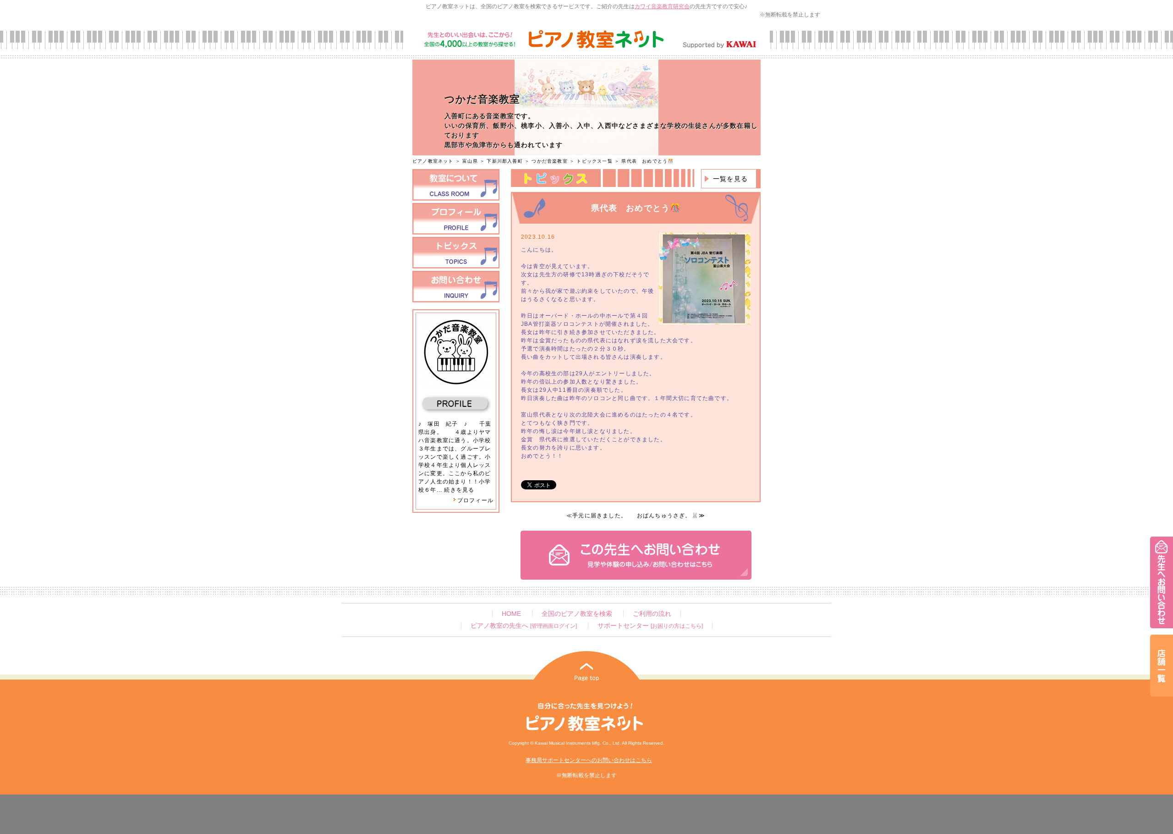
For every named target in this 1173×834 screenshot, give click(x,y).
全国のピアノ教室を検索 (577, 613)
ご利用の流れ (652, 613)
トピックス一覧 (594, 161)
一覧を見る (730, 178)
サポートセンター (650, 625)
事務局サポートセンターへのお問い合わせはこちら (589, 760)
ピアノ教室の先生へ (524, 625)
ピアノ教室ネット (433, 161)
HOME (511, 613)
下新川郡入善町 (504, 161)
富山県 (470, 161)
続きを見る (459, 490)
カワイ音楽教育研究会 (662, 6)
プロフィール (475, 500)
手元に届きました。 (599, 515)
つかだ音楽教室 (549, 161)
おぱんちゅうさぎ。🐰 (668, 515)
